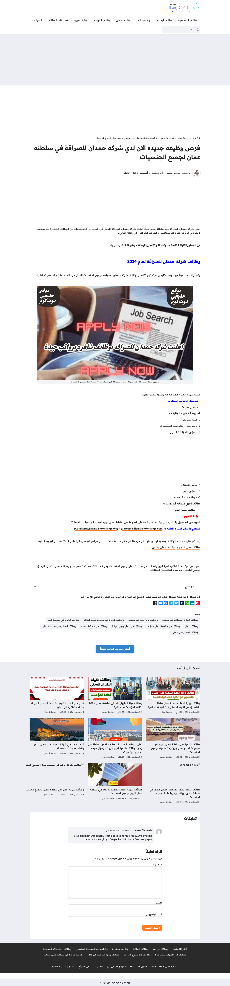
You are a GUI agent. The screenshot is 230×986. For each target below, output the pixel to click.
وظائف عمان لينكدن (163, 547)
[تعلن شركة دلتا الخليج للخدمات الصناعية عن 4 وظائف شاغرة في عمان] (57, 695)
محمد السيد (173, 172)
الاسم (159, 902)
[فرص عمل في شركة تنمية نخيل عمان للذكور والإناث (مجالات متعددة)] (57, 738)
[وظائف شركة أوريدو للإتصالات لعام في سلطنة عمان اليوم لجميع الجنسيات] (115, 783)
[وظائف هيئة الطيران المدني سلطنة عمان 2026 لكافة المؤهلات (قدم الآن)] (115, 695)
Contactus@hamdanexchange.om (96, 528)
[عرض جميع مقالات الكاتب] (196, 173)
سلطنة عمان (183, 138)
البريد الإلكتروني (154, 914)
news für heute (143, 830)
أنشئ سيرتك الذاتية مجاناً (115, 648)
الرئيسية (196, 138)
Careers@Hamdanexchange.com (142, 528)
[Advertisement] (115, 60)
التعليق (157, 864)
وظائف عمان (62, 566)
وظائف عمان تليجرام (188, 547)
